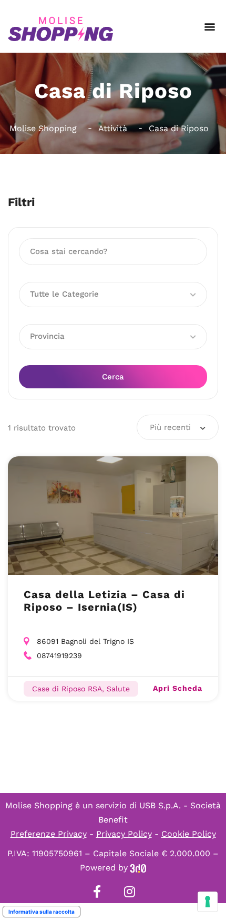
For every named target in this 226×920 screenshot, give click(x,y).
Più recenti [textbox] (170, 427)
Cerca (113, 376)
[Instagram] (129, 891)
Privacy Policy (124, 834)
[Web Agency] (138, 868)
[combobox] (178, 427)
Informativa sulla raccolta (41, 911)
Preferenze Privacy (49, 834)
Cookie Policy (188, 834)
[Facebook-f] (96, 891)
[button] (209, 26)
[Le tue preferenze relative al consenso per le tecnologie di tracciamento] (208, 902)
